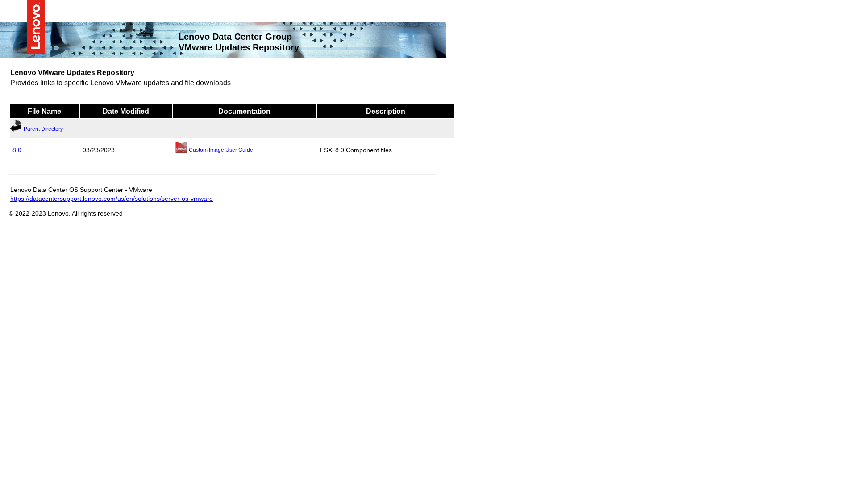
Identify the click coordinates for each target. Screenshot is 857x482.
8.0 (16, 149)
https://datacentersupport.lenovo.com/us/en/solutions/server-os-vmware (111, 198)
